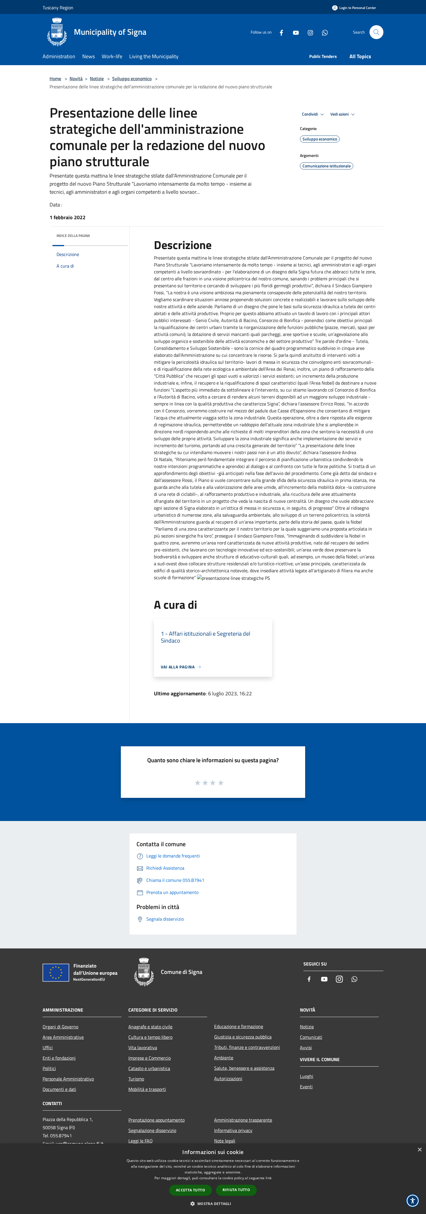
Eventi (306, 1086)
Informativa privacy (233, 1130)
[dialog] (213, 1179)
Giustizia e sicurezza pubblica (243, 1036)
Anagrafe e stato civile (150, 1026)
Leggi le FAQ (140, 1140)
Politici (49, 1068)
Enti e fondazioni (59, 1057)
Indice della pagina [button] (73, 235)
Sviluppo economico (132, 78)
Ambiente (223, 1057)
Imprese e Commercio (149, 1057)
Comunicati (311, 1037)
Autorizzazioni (228, 1078)
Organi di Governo (60, 1026)
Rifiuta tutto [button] (236, 1189)
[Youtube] (293, 32)
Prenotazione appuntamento (156, 1119)
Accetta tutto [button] (190, 1190)
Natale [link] (165, 459)
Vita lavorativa (142, 1047)
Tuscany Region (58, 7)
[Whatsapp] (322, 32)
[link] (192, 257)
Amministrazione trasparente (243, 1119)
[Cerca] (376, 32)
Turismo (136, 1078)
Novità (76, 78)
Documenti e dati (59, 1089)
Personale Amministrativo (68, 1078)
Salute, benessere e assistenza (244, 1068)
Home (55, 78)
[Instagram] (308, 32)
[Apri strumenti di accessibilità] (413, 1201)
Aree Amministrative (63, 1037)
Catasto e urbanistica (149, 1068)
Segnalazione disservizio (152, 1130)
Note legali (224, 1140)
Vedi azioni (339, 114)
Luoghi (306, 1076)
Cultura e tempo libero (150, 1037)
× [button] (419, 1150)
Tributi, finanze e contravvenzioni (247, 1047)
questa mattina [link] (192, 257)
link (269, 1177)
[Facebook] (279, 32)
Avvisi (306, 1047)
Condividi (310, 114)
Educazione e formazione (238, 1026)
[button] (213, 1203)
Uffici (48, 1047)
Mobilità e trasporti (147, 1089)
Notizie (97, 78)
